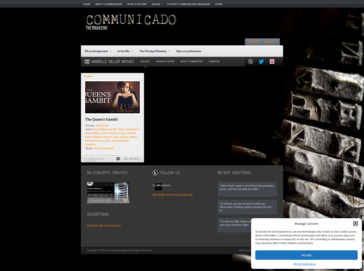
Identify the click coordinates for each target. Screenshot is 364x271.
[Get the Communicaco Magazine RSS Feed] (252, 62)
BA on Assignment (94, 51)
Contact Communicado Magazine (188, 4)
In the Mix (122, 51)
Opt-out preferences (304, 264)
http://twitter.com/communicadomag (173, 194)
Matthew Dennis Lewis (106, 137)
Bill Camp (118, 129)
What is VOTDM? (137, 4)
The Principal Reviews (151, 51)
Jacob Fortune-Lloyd (114, 133)
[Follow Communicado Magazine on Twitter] (263, 62)
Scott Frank (102, 125)
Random (214, 61)
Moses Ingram (128, 137)
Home (86, 4)
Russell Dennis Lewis (97, 140)
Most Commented (192, 61)
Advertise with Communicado (104, 225)
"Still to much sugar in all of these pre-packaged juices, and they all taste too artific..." (247, 187)
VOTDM (253, 42)
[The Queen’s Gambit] (101, 120)
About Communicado (108, 4)
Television (108, 148)
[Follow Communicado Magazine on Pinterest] (273, 62)
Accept (306, 255)
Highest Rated (165, 61)
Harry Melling (93, 133)
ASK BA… (157, 4)
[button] (355, 223)
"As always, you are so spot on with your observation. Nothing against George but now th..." (246, 207)
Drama (88, 76)
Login (218, 4)
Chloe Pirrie (132, 129)
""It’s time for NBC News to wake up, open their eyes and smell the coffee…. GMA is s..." (246, 223)
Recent (145, 61)
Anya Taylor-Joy (103, 129)
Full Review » (132, 159)
